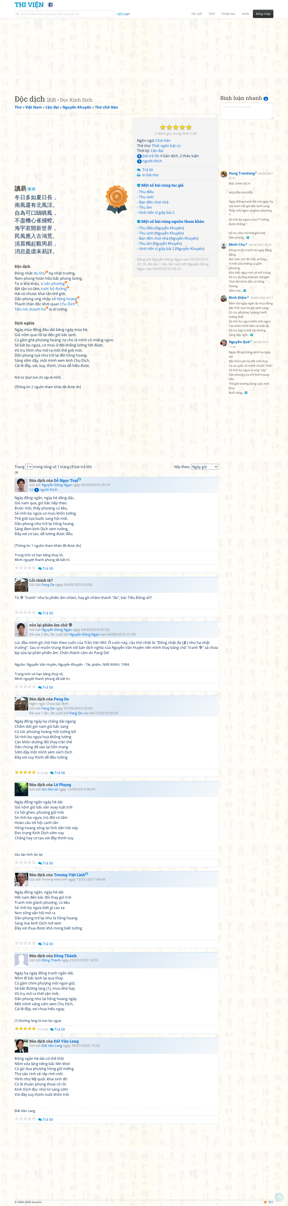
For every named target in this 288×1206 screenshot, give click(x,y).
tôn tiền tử (50, 789)
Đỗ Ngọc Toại (66, 480)
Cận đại (157, 150)
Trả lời (147, 169)
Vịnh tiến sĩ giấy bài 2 (156, 212)
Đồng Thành (65, 955)
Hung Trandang (242, 173)
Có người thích (43, 489)
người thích (150, 161)
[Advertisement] (144, 52)
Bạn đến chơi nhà (154, 202)
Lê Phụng (62, 784)
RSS (271, 1202)
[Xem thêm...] (248, 237)
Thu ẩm (145, 207)
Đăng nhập (263, 14)
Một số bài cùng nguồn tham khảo (172, 221)
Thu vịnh (146, 196)
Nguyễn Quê (239, 341)
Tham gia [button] (228, 14)
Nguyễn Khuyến (169, 228)
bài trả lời (149, 155)
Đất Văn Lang (66, 1041)
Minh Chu (237, 244)
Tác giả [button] (196, 14)
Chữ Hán (163, 140)
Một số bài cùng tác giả (162, 185)
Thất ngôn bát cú (166, 145)
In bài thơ (150, 174)
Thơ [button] (212, 14)
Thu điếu (146, 191)
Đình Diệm (238, 297)
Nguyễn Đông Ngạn (167, 259)
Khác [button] (246, 14)
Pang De (48, 584)
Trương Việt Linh (69, 874)
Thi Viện (29, 4)
